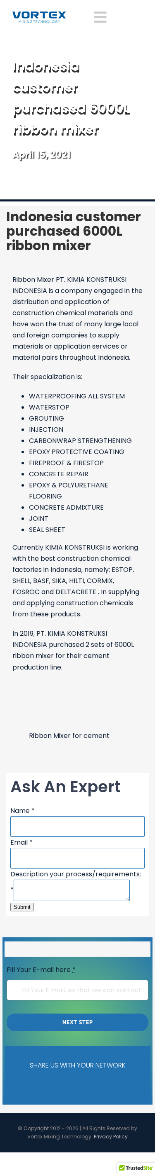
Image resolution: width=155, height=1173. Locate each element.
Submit (22, 907)
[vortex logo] (39, 14)
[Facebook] (19, 1085)
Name (22, 810)
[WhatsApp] (97, 1085)
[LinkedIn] (71, 1085)
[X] (45, 1085)
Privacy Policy (111, 1136)
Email (21, 842)
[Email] (122, 1085)
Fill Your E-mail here (41, 969)
